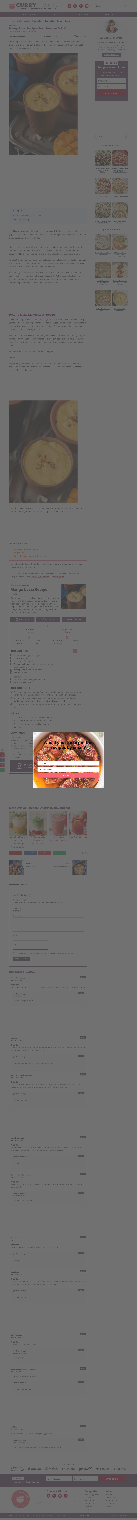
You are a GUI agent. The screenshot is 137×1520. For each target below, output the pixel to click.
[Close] (101, 735)
